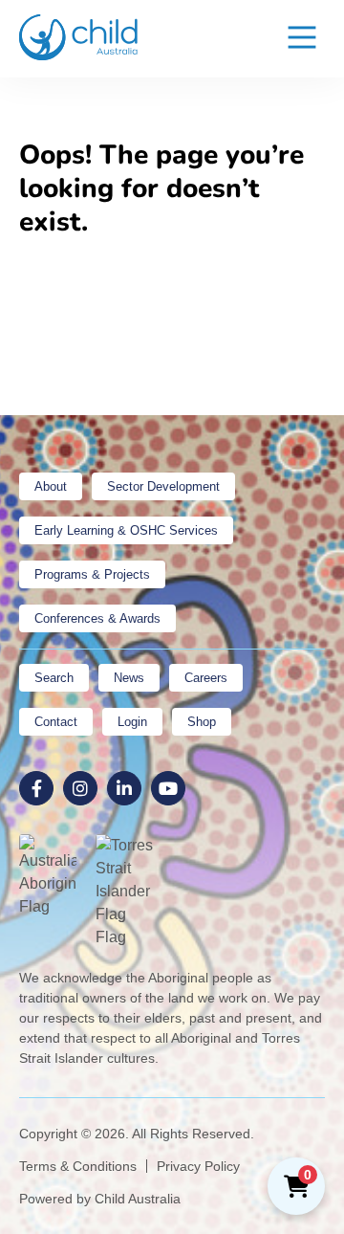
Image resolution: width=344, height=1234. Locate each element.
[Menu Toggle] (302, 38)
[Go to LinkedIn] (124, 788)
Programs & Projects (92, 574)
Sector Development (163, 486)
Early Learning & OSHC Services (126, 530)
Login (132, 722)
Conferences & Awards (97, 618)
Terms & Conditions (78, 1166)
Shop (201, 722)
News (129, 678)
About (50, 486)
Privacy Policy (198, 1166)
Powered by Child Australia (100, 1198)
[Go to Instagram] (80, 788)
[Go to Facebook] (36, 788)
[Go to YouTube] (168, 788)
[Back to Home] (79, 37)
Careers (205, 678)
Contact (55, 722)
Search (54, 678)
